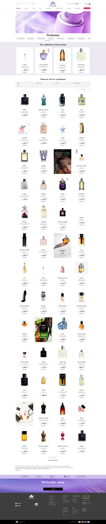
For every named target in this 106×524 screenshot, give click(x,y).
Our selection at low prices (53, 44)
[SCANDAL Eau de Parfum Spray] (62, 267)
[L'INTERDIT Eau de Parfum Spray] (43, 183)
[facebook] (85, 510)
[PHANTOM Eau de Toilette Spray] (43, 296)
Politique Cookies (65, 510)
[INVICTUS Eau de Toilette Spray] (43, 155)
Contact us (74, 500)
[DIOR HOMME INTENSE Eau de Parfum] (62, 380)
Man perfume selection (66, 500)
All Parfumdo (51, 499)
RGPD (64, 514)
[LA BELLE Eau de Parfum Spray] (62, 436)
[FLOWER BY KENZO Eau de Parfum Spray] (24, 54)
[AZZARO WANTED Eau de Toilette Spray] (82, 267)
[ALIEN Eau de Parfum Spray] (62, 183)
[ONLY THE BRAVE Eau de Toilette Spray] (62, 324)
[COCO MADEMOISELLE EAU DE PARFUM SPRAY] (43, 127)
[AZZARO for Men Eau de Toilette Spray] (24, 436)
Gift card (64, 499)
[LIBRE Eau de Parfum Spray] (82, 155)
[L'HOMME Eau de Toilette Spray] (82, 296)
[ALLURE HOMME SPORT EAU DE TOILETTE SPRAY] (24, 183)
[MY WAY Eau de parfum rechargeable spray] (24, 352)
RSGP (64, 515)
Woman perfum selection (66, 501)
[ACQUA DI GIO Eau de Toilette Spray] (82, 352)
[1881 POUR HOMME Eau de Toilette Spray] (81, 54)
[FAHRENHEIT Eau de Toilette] (62, 408)
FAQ (73, 514)
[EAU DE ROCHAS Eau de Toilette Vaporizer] (82, 380)
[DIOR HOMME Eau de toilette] (82, 239)
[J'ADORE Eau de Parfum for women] (24, 267)
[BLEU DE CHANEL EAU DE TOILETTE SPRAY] (82, 436)
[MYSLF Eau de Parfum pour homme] (24, 239)
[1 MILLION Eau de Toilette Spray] (82, 127)
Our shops (51, 500)
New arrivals (51, 497)
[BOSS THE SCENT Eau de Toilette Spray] (62, 55)
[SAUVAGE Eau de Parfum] (62, 99)
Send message (75, 511)
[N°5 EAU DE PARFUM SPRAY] (43, 380)
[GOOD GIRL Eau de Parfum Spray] (24, 296)
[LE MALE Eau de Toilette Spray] (43, 99)
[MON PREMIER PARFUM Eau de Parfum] (43, 54)
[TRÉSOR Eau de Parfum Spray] (24, 324)
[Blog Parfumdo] (36, 504)
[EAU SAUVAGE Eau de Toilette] (82, 99)
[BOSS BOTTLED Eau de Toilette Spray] (82, 183)
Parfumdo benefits (52, 504)
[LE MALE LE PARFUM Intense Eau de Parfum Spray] (43, 408)
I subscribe (53, 489)
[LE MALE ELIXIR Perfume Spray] (43, 436)
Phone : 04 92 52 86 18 (76, 510)
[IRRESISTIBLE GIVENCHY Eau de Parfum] (43, 239)
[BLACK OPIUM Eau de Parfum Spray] (62, 211)
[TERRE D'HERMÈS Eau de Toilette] (24, 155)
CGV (63, 512)
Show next (53, 457)
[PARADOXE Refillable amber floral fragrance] (82, 408)
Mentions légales (65, 511)
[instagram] (83, 510)
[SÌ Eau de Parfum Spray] (62, 296)
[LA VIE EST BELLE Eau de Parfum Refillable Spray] (24, 127)
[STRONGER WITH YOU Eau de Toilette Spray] (82, 324)
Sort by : (78, 89)
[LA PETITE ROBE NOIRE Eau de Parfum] (24, 211)
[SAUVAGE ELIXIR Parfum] (24, 380)
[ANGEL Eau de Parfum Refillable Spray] (62, 127)
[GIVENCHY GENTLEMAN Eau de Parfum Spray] (43, 352)
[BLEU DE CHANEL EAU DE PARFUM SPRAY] (24, 99)
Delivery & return (75, 501)
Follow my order (75, 499)
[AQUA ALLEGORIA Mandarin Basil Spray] (43, 211)
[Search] (33, 3)
